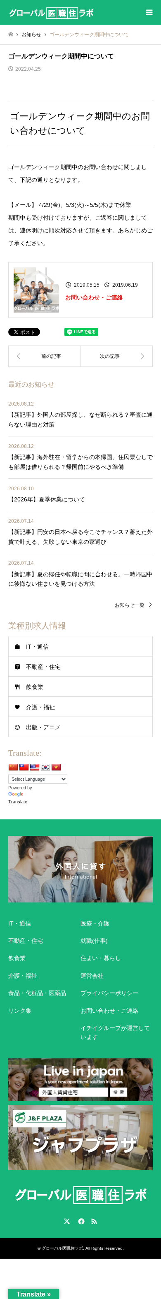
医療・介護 (94, 923)
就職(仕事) (94, 940)
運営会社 (92, 975)
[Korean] (45, 767)
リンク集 (19, 1010)
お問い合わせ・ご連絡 (94, 297)
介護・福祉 (40, 707)
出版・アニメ (43, 727)
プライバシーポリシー (109, 993)
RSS (94, 1221)
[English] (35, 767)
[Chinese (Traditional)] (24, 767)
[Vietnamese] (56, 767)
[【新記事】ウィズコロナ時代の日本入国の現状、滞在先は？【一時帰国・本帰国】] (116, 356)
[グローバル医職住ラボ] (51, 12)
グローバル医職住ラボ (62, 1248)
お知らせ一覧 (129, 605)
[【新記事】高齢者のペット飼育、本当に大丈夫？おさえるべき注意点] (44, 356)
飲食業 (34, 687)
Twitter (67, 1221)
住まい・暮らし (100, 958)
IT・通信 (37, 646)
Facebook (80, 1221)
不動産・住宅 (43, 666)
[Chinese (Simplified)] (13, 767)
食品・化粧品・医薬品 (37, 993)
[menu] (148, 12)
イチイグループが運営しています (115, 1032)
